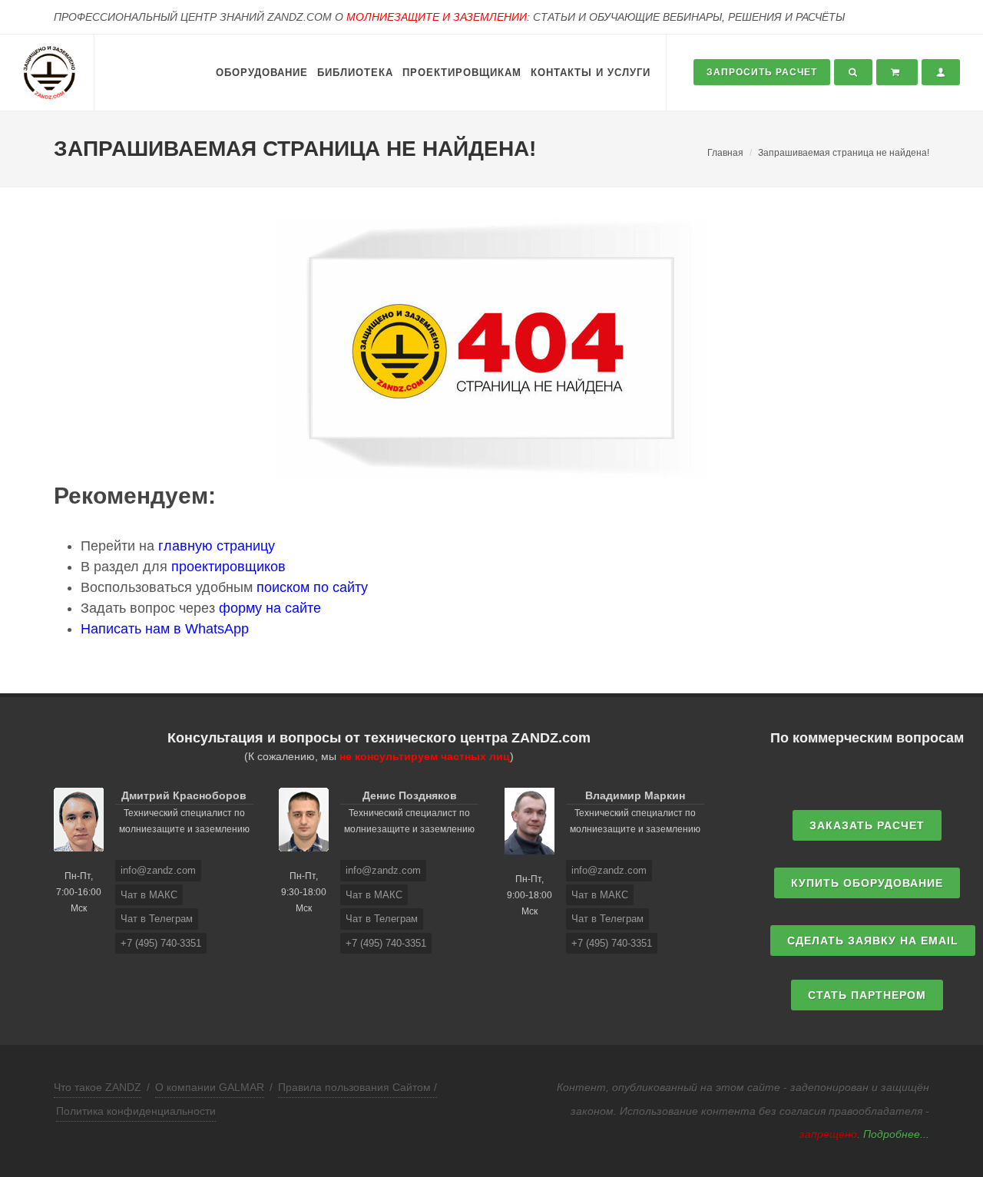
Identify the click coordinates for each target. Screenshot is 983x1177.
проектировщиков (228, 566)
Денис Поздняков (409, 795)
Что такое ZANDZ (97, 1087)
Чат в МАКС (149, 895)
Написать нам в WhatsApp (165, 628)
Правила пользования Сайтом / (357, 1087)
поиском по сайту (312, 587)
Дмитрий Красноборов (184, 795)
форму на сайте (270, 608)
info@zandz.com (158, 870)
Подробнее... (896, 1134)
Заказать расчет (867, 825)
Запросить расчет (762, 72)
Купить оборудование (867, 883)
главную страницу (216, 546)
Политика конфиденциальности (136, 1111)
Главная (725, 152)
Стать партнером (867, 995)
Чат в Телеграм (157, 918)
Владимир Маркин (635, 795)
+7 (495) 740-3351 (161, 943)
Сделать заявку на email (872, 940)
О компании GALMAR (209, 1087)
